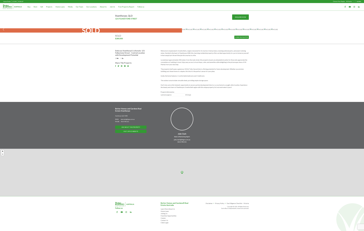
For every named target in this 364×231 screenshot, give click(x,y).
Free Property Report (126, 7)
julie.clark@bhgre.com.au (128, 119)
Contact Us (164, 220)
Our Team (79, 7)
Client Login (164, 222)
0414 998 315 (125, 121)
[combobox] (350, 1)
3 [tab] (180, 28)
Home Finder (7, 1)
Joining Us (164, 213)
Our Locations (91, 7)
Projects (49, 7)
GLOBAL (359, 1)
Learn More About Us (168, 209)
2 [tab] (179, 28)
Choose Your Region (339, 1)
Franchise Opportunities (168, 216)
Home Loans (60, 7)
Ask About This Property (131, 127)
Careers (163, 218)
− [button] (2, 154)
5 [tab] (183, 28)
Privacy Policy (219, 203)
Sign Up (20, 1)
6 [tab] (184, 28)
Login (14, 1)
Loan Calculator (241, 37)
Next (360, 29)
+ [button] (2, 151)
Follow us (140, 7)
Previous (4, 29)
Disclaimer (209, 203)
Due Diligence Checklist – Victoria (238, 203)
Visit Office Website (131, 131)
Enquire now (240, 17)
